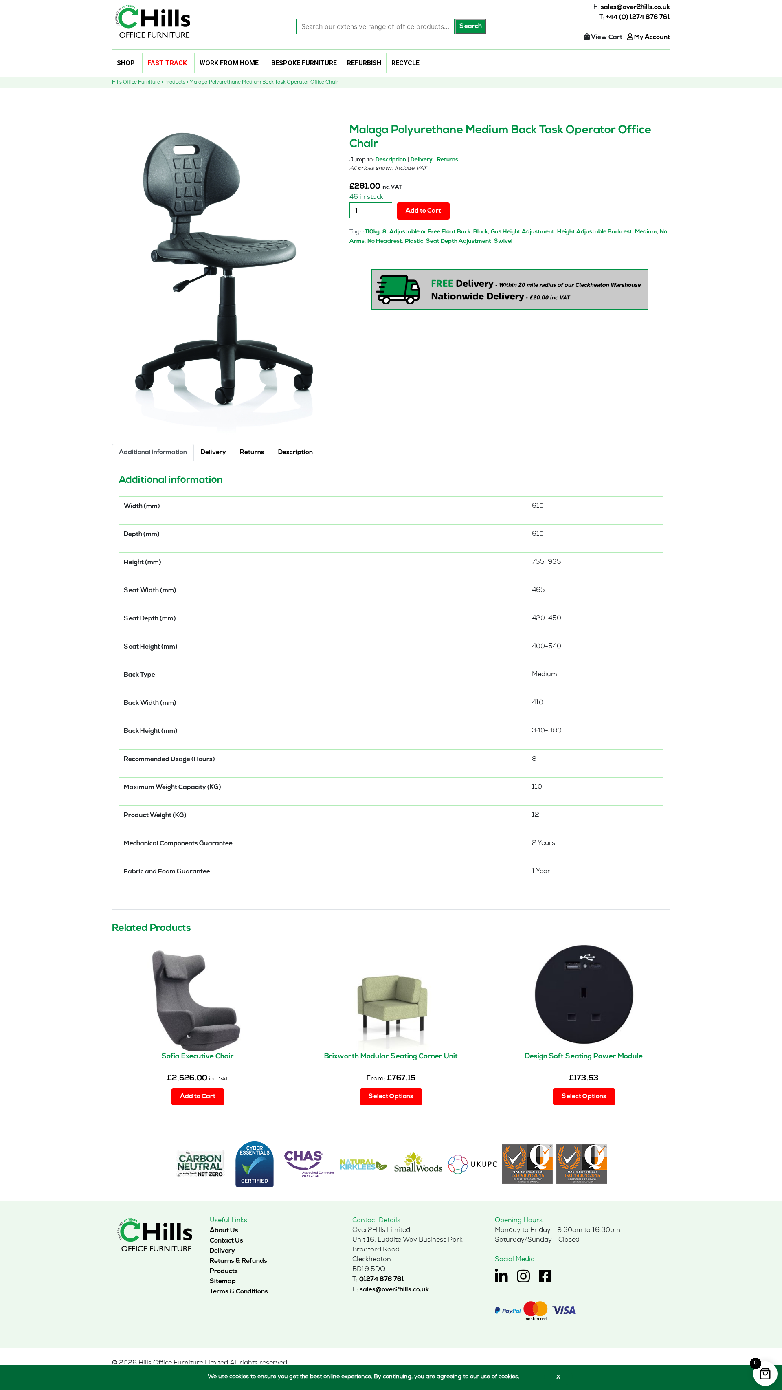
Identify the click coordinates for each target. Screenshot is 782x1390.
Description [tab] (295, 452)
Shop (126, 63)
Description (391, 160)
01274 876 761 (381, 1279)
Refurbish (364, 63)
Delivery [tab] (213, 452)
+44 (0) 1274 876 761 (638, 17)
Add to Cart (423, 211)
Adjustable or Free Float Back (429, 232)
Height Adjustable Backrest (594, 232)
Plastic (414, 241)
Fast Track (167, 63)
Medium (646, 232)
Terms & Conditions (239, 1292)
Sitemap (223, 1281)
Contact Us (226, 1241)
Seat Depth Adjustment (458, 241)
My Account (651, 37)
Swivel (503, 241)
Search (470, 26)
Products (224, 1271)
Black (480, 232)
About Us (224, 1230)
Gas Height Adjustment (522, 232)
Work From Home (229, 63)
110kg (372, 232)
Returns (447, 160)
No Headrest (384, 241)
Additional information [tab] (153, 452)
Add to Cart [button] (197, 1096)
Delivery (422, 160)
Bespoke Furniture (304, 63)
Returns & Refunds (238, 1261)
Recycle (405, 63)
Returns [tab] (252, 452)
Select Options (391, 1096)
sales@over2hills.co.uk (635, 7)
